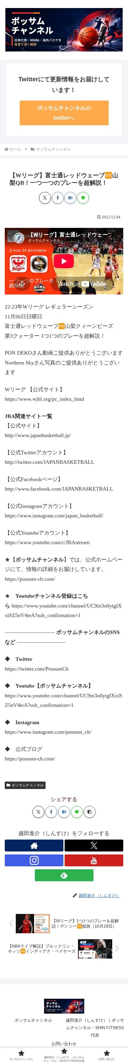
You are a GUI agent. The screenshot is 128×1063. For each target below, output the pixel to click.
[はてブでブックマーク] (70, 198)
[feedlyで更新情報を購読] (64, 875)
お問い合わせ (64, 1043)
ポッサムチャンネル (28, 785)
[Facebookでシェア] (58, 198)
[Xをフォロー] (94, 845)
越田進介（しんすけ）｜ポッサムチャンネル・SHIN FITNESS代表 (95, 1027)
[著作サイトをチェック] (34, 845)
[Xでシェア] (45, 198)
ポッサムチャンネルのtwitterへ (64, 112)
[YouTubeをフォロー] (94, 860)
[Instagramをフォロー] (34, 860)
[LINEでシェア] (83, 198)
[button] (90, 812)
